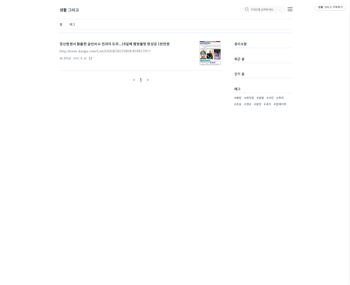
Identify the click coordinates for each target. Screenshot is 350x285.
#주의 (280, 98)
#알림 (260, 98)
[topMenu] (290, 8)
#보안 (257, 104)
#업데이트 (280, 104)
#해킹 (238, 98)
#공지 (267, 104)
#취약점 (249, 98)
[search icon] (247, 9)
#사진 (270, 98)
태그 (72, 24)
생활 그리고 (69, 9)
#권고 (248, 104)
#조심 (238, 104)
